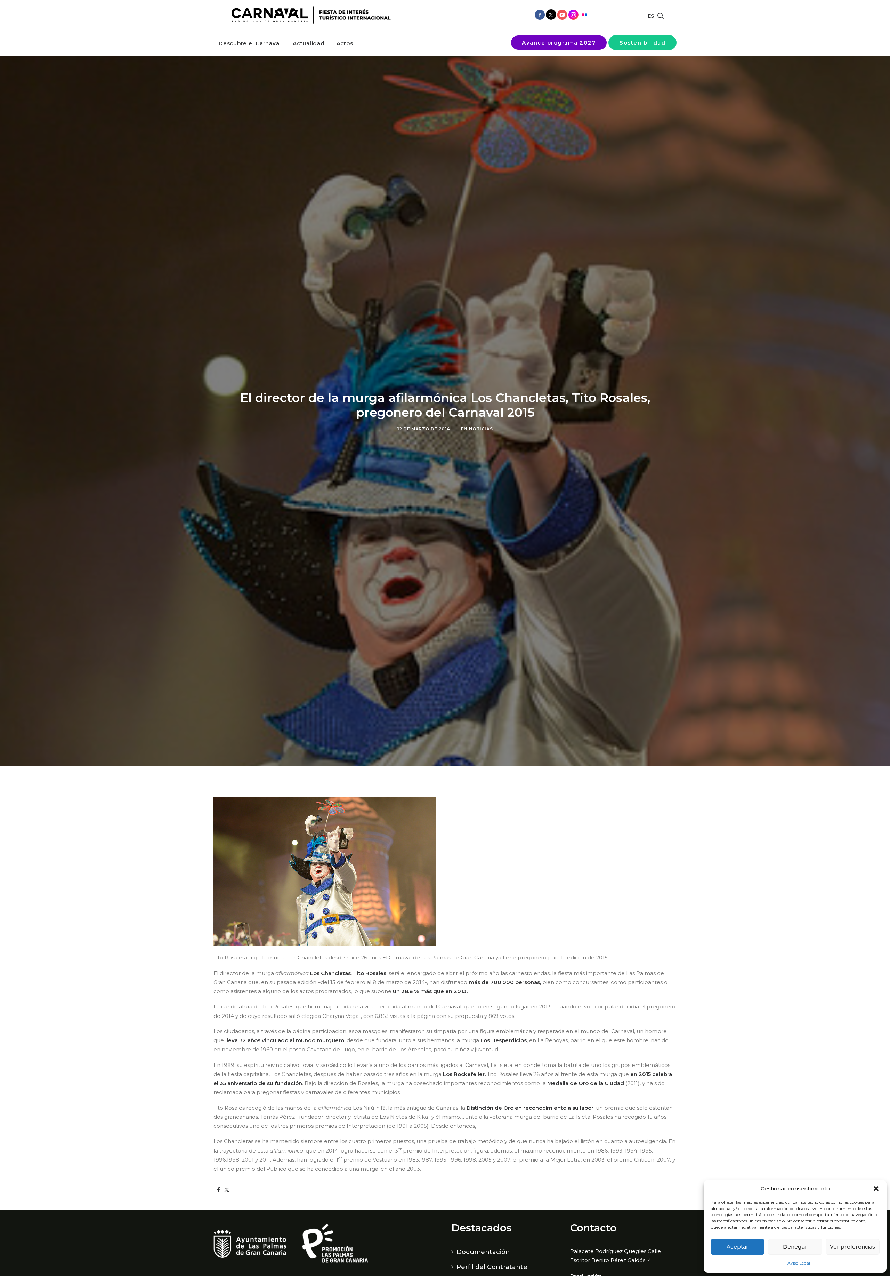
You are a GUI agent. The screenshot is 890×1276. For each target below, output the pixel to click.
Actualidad (309, 43)
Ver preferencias (852, 1246)
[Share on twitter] (226, 1190)
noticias (481, 428)
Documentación (483, 1252)
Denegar (795, 1246)
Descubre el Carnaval (250, 43)
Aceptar (738, 1246)
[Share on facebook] (218, 1190)
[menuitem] (249, 43)
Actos (345, 43)
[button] (876, 1188)
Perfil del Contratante (491, 1267)
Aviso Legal (798, 1263)
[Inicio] (308, 15)
